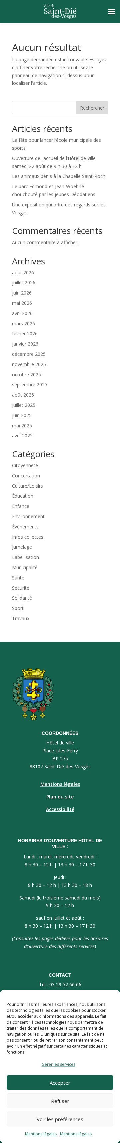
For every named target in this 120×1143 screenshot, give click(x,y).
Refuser (60, 1101)
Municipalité (25, 567)
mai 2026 (22, 303)
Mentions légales (41, 1134)
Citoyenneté (25, 465)
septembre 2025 (29, 384)
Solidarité (22, 598)
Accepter (60, 1082)
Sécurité (20, 588)
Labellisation (25, 557)
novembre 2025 (29, 364)
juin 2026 (22, 293)
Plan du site (60, 796)
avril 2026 (22, 313)
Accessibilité (60, 809)
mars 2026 (23, 323)
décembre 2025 (29, 354)
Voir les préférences (60, 1119)
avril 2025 (22, 435)
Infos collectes (27, 537)
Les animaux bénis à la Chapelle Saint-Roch (58, 176)
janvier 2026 (25, 344)
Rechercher (92, 108)
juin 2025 (22, 415)
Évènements (25, 526)
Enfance (20, 506)
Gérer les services (58, 1064)
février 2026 (25, 333)
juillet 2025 (23, 405)
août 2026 (23, 272)
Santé (18, 577)
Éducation (22, 496)
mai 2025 (22, 425)
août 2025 (23, 395)
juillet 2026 (23, 282)
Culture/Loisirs (27, 486)
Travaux (20, 618)
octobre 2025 (26, 374)
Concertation (26, 475)
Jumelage (22, 547)
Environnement (28, 516)
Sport (18, 608)
